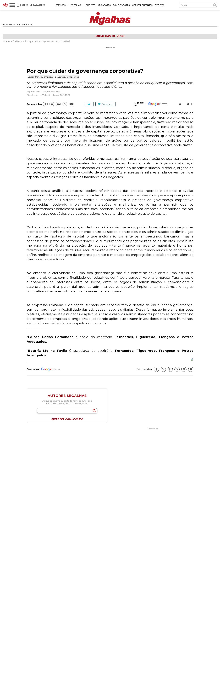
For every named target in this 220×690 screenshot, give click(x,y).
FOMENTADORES (121, 5)
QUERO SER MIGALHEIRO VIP (67, 419)
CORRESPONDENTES (142, 5)
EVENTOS (159, 5)
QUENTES (90, 5)
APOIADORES (104, 5)
